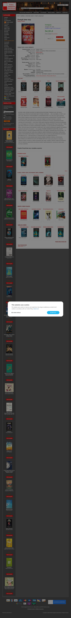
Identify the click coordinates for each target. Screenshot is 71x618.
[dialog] (35, 309)
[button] (16, 312)
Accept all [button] (53, 312)
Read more (36, 308)
